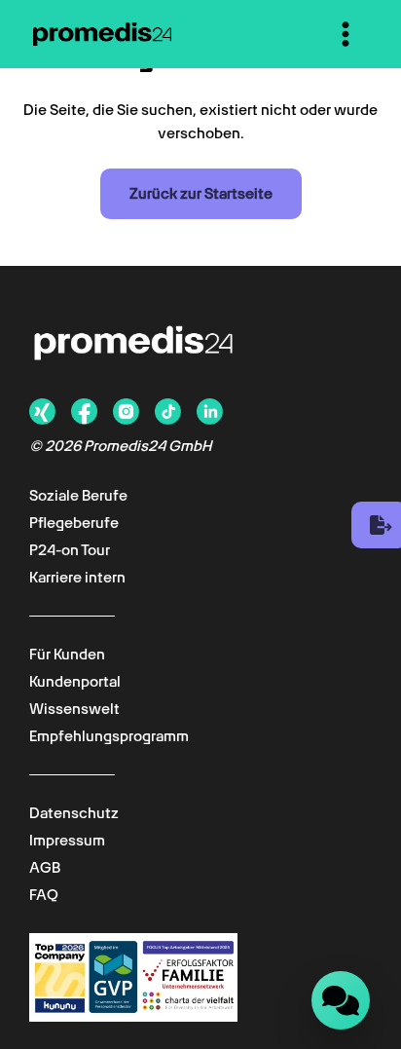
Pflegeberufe (74, 523)
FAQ (43, 895)
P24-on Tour (69, 550)
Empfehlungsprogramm (109, 736)
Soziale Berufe (78, 496)
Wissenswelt (74, 709)
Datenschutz (74, 813)
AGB (44, 868)
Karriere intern (77, 577)
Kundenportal (75, 682)
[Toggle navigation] (345, 34)
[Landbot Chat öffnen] (340, 1000)
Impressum (67, 840)
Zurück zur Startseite (201, 194)
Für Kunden (67, 654)
